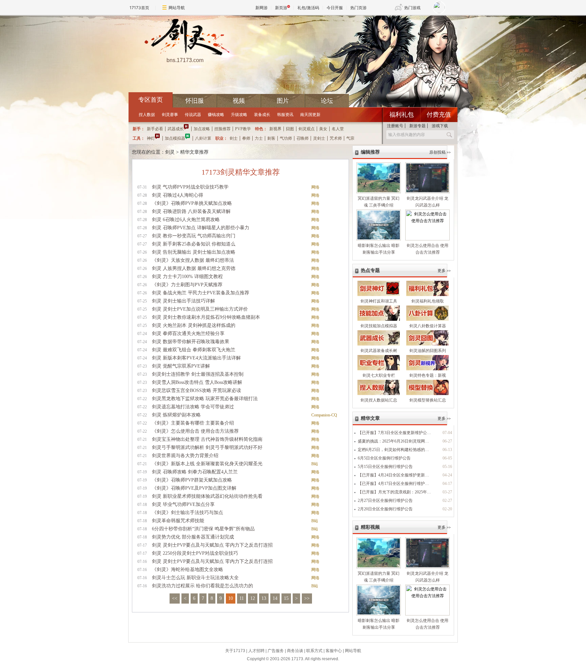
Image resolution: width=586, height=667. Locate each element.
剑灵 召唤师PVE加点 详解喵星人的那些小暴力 (200, 227)
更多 (444, 270)
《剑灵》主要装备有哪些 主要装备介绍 (193, 423)
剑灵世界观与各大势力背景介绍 (185, 455)
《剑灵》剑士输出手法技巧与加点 (187, 512)
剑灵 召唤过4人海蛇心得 (177, 195)
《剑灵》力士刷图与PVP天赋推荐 (187, 284)
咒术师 (336, 138)
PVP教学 (243, 128)
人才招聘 (256, 650)
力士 (259, 138)
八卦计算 (203, 138)
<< (174, 598)
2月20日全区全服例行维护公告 (385, 509)
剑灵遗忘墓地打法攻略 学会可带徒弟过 (193, 406)
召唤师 (302, 138)
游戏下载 (440, 125)
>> (307, 598)
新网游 (261, 7)
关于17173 (235, 650)
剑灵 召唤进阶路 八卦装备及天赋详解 (191, 211)
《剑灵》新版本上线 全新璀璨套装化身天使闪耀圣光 (207, 463)
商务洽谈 (295, 650)
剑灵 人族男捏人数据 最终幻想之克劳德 (193, 268)
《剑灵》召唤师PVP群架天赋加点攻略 (192, 480)
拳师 (246, 138)
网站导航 (177, 7)
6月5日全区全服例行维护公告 (384, 458)
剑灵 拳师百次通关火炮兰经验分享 (188, 333)
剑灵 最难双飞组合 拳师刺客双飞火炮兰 (193, 349)
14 (275, 598)
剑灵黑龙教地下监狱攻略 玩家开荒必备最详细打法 (205, 398)
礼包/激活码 (308, 7)
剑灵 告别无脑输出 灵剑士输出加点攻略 (193, 252)
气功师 (286, 138)
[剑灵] (185, 37)
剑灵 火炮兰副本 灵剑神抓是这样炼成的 (193, 325)
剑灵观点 (306, 128)
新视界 (275, 128)
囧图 (290, 128)
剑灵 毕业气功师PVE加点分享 (183, 504)
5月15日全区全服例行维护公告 (385, 466)
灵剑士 (319, 138)
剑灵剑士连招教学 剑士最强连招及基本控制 (197, 374)
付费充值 (439, 114)
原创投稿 (440, 152)
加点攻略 (202, 128)
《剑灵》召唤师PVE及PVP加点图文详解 (194, 488)
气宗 (350, 138)
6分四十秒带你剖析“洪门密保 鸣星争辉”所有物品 (203, 528)
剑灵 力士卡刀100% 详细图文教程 (187, 276)
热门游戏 (412, 7)
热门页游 (358, 7)
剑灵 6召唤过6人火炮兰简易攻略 (186, 219)
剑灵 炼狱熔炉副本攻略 (176, 414)
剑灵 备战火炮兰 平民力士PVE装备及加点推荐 (200, 292)
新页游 (281, 7)
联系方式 (314, 650)
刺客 (271, 138)
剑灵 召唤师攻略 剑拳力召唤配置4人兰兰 (195, 471)
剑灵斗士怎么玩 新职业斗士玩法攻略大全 (195, 577)
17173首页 (139, 7)
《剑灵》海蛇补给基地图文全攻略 (187, 569)
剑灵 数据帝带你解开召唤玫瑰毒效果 (190, 341)
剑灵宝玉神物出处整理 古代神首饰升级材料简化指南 (207, 439)
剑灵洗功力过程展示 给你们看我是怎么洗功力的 (202, 585)
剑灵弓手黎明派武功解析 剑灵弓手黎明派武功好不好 (207, 447)
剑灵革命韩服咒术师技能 (178, 520)
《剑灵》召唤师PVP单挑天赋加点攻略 (192, 203)
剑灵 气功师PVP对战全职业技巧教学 (190, 187)
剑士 (234, 138)
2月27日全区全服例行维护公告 (385, 500)
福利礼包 (401, 114)
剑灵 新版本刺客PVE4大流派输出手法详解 (196, 357)
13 (263, 598)
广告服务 (276, 650)
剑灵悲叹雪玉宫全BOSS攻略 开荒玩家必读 (196, 390)
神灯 (151, 138)
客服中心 (334, 650)
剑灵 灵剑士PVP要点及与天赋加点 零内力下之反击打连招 (212, 545)
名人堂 (338, 128)
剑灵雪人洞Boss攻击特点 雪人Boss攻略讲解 (197, 382)
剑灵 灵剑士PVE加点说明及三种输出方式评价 (200, 309)
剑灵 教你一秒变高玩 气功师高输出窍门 (193, 235)
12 (252, 598)
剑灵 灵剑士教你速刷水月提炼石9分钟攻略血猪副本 (206, 317)
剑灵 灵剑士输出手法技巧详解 (183, 300)
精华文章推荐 (194, 152)
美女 (323, 128)
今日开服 (335, 7)
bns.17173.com (185, 60)
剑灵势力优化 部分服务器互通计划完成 (193, 537)
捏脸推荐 (222, 128)
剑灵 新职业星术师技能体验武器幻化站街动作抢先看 (207, 496)
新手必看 (155, 128)
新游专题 (417, 125)
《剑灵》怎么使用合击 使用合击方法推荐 (195, 431)
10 (230, 598)
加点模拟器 (175, 138)
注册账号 (395, 125)
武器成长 (176, 128)
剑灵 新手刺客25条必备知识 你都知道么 (193, 244)
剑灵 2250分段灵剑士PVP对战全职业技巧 (195, 553)
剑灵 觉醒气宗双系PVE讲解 (181, 366)
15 (286, 598)
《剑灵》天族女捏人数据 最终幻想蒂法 (193, 260)
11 (241, 598)
